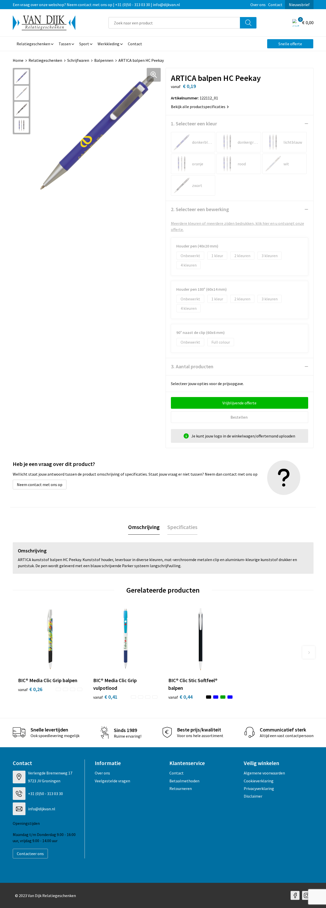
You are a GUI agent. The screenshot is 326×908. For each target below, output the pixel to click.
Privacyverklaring (259, 788)
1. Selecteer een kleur (194, 123)
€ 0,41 (105, 697)
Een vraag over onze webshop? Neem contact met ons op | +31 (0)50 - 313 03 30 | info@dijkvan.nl (96, 4)
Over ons (258, 4)
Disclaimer (253, 796)
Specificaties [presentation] (182, 527)
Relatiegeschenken (45, 60)
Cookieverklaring (259, 780)
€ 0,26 (30, 689)
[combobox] (174, 22)
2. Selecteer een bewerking (200, 209)
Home (18, 60)
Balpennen (103, 60)
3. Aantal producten (192, 366)
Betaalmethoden (184, 780)
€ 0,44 (180, 697)
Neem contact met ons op (39, 484)
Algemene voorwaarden (264, 772)
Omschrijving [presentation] (144, 527)
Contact (275, 4)
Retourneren (180, 788)
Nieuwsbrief (299, 4)
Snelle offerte (290, 43)
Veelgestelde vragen (112, 780)
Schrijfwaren (78, 60)
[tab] (144, 527)
